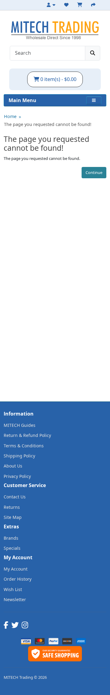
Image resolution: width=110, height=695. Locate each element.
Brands (11, 538)
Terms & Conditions (24, 446)
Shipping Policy (19, 456)
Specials (12, 548)
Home (10, 116)
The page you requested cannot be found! (47, 124)
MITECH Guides (19, 425)
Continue (94, 172)
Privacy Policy (17, 476)
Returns (12, 507)
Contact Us (15, 497)
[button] (93, 100)
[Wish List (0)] (67, 5)
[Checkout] (94, 5)
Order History (17, 579)
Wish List (13, 589)
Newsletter (15, 599)
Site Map (13, 517)
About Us (13, 466)
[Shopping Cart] (80, 5)
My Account (16, 569)
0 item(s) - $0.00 (57, 79)
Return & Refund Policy (27, 435)
